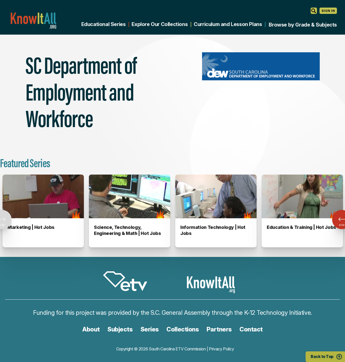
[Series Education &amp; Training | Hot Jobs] (302, 196)
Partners (219, 329)
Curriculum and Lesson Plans (228, 24)
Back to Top (322, 356)
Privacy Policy (221, 348)
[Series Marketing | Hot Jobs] (43, 196)
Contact (251, 329)
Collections (182, 329)
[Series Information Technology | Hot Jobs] (216, 196)
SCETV (128, 282)
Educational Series (103, 24)
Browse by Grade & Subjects (303, 25)
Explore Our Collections (160, 24)
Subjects (120, 329)
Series (149, 329)
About (91, 329)
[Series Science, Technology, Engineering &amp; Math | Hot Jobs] (129, 196)
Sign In (328, 11)
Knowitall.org (33, 21)
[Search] (314, 11)
